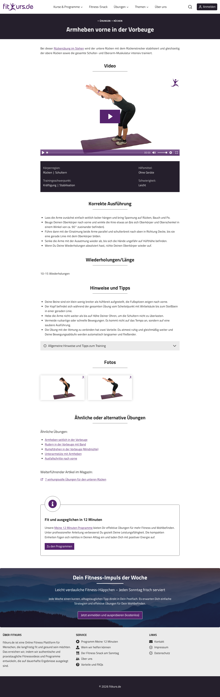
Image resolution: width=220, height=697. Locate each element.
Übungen (105, 20)
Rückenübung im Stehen (69, 48)
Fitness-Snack (98, 6)
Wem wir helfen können (96, 647)
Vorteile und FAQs (92, 664)
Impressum (161, 647)
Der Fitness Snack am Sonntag (100, 653)
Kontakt (159, 641)
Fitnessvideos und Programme (41, 656)
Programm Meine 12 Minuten (99, 641)
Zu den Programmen (59, 546)
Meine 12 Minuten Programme (73, 528)
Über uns (161, 6)
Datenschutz (162, 653)
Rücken (118, 20)
